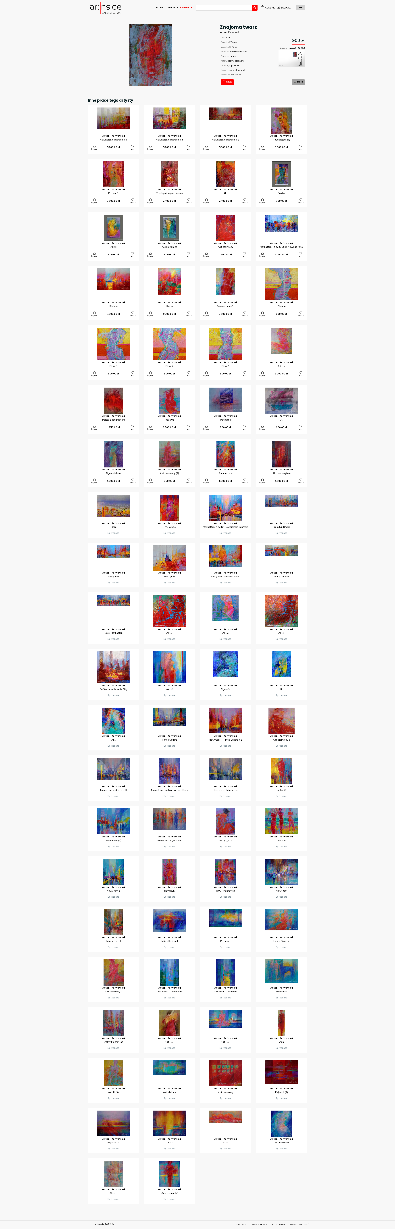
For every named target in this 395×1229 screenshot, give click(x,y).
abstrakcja (237, 70)
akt (244, 70)
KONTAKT (241, 1224)
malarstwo (236, 74)
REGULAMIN (278, 1224)
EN (300, 7)
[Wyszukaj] (255, 8)
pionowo (235, 65)
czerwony (239, 61)
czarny (231, 61)
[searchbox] (198, 8)
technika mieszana (238, 51)
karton (233, 56)
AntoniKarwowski (230, 32)
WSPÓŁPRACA (259, 1224)
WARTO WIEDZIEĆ (299, 1224)
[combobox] (224, 8)
